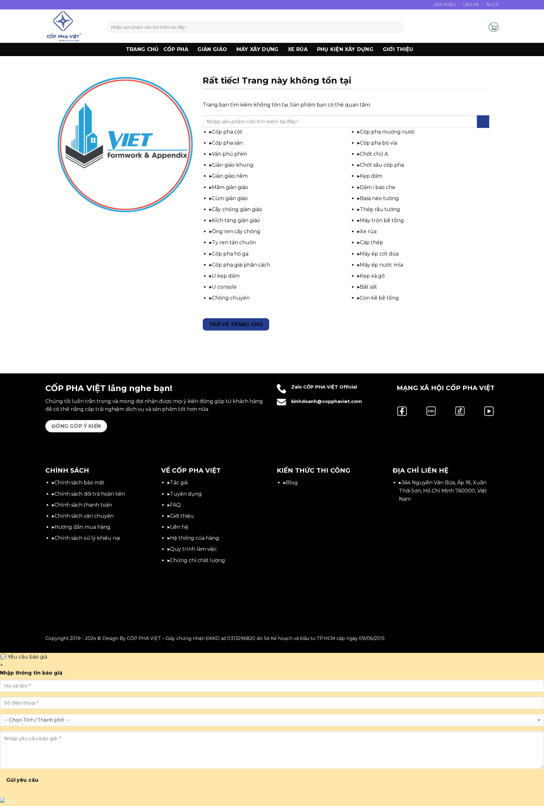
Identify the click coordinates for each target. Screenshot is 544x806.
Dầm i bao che (377, 187)
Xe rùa (368, 231)
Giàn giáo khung (232, 165)
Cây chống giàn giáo (237, 209)
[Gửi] (397, 27)
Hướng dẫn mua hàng (82, 527)
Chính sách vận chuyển (84, 516)
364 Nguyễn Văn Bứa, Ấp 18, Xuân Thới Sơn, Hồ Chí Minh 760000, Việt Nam (443, 491)
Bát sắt (368, 287)
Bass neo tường (379, 198)
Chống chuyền (231, 298)
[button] (481, 27)
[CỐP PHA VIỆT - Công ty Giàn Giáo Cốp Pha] (71, 26)
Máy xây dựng (257, 49)
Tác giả (179, 483)
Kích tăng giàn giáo (236, 220)
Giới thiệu (398, 49)
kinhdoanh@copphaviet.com (326, 401)
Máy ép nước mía (381, 265)
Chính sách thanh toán (83, 505)
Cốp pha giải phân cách (241, 265)
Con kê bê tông (379, 298)
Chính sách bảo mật (79, 483)
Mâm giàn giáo (230, 187)
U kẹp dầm (226, 276)
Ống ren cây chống (236, 231)
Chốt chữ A (374, 154)
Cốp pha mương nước (387, 132)
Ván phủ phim (229, 154)
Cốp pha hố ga (230, 254)
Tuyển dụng (186, 494)
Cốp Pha (175, 49)
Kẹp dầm (371, 176)
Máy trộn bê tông (382, 220)
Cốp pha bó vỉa (378, 143)
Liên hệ (179, 527)
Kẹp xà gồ (372, 276)
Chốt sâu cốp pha (382, 165)
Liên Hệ (471, 4)
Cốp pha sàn (227, 143)
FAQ (175, 505)
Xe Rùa (298, 49)
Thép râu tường (380, 209)
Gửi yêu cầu (22, 780)
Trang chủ (142, 49)
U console (224, 287)
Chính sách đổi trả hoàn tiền (89, 494)
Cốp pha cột (227, 132)
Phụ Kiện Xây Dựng (345, 49)
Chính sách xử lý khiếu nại (87, 538)
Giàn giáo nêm (230, 176)
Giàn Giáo (212, 49)
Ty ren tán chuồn (234, 242)
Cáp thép (371, 242)
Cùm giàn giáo (230, 198)
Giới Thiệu (445, 4)
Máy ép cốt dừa (379, 254)
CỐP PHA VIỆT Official (330, 387)
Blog (492, 4)
